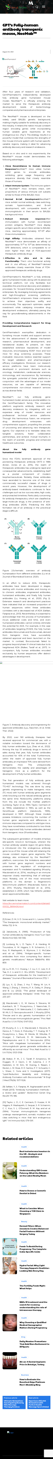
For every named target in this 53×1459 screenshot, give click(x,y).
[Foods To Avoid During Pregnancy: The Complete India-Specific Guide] (10, 1246)
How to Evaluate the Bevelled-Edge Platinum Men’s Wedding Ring (32, 1382)
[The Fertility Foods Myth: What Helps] (10, 1284)
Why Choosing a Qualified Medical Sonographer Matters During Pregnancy (33, 1325)
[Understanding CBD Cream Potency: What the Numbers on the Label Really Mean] (10, 1170)
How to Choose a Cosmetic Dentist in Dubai (33, 1192)
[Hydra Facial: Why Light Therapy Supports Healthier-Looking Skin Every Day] (10, 1265)
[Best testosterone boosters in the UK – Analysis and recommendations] (10, 1151)
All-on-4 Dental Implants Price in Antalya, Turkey (33, 1363)
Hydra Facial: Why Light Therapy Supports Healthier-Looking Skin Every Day (35, 1268)
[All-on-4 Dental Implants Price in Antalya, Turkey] (10, 1360)
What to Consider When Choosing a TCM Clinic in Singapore (32, 1211)
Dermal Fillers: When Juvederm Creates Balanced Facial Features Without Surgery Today (34, 1230)
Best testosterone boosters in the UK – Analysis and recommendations (35, 1154)
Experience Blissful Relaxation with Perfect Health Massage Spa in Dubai (39, 1404)
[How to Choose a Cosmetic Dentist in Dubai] (10, 1189)
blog (23, 1337)
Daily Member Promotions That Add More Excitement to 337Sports (34, 1344)
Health (24, 1147)
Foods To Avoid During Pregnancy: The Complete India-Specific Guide (33, 1249)
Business (25, 1375)
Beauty (24, 1222)
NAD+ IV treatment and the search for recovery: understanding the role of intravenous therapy (33, 1306)
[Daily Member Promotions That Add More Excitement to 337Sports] (10, 1341)
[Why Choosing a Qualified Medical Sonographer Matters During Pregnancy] (10, 1322)
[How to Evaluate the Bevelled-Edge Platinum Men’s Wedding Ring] (10, 1379)
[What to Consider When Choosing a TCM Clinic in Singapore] (10, 1208)
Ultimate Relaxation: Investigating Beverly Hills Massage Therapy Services (14, 1404)
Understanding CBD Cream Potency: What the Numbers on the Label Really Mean (34, 1173)
